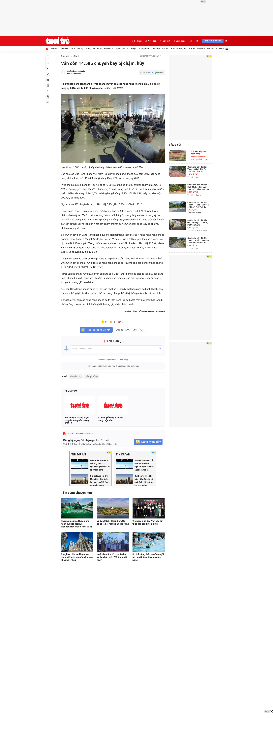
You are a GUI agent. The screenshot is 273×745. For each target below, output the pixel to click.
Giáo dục (183, 49)
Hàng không (91, 376)
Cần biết (166, 41)
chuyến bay (76, 376)
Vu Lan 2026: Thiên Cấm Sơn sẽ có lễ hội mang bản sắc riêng (113, 522)
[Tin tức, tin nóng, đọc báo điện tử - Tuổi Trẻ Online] (58, 41)
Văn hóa (156, 49)
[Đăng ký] (148, 442)
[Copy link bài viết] (134, 330)
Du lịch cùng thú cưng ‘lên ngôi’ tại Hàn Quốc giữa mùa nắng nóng (149, 557)
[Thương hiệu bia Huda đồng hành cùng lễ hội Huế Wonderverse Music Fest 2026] (77, 508)
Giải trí (165, 49)
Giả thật (211, 49)
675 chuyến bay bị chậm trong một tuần (110, 419)
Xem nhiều (63, 49)
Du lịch (134, 49)
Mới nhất (54, 49)
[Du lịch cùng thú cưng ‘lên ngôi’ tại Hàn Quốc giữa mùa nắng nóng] (149, 542)
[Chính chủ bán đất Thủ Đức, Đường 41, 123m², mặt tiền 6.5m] (177, 224)
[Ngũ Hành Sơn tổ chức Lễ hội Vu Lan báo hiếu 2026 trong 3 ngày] (113, 542)
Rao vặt (176, 145)
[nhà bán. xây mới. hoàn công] (177, 155)
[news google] (152, 72)
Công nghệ (120, 49)
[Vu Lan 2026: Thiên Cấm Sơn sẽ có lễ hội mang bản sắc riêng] (113, 508)
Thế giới (88, 49)
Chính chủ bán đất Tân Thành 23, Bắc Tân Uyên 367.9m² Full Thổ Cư (198, 240)
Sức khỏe (201, 49)
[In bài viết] (48, 102)
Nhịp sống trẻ (145, 49)
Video (72, 49)
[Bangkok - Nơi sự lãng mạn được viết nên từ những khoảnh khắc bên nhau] (77, 542)
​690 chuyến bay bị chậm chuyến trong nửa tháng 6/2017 (77, 420)
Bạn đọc (220, 49)
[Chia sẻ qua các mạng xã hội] (141, 330)
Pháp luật (97, 49)
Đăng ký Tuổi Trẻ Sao (212, 41)
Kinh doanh (109, 49)
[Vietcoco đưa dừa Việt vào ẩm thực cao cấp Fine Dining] (149, 508)
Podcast (137, 41)
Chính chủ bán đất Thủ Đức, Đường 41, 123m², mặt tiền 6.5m (197, 222)
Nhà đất (192, 49)
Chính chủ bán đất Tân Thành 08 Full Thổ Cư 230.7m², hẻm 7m (197, 169)
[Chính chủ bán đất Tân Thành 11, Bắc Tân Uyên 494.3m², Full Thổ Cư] (177, 206)
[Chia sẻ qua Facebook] (127, 330)
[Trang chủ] (47, 48)
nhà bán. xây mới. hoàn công (198, 152)
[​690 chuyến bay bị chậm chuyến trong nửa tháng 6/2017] (80, 405)
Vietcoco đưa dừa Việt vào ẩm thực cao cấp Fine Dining (148, 522)
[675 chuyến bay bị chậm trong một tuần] (113, 405)
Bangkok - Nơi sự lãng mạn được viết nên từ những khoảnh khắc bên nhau (77, 557)
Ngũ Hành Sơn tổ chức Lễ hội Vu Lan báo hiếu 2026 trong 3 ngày (112, 557)
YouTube (152, 41)
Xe (128, 49)
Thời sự (79, 49)
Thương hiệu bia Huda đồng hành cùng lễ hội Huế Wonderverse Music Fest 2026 (76, 524)
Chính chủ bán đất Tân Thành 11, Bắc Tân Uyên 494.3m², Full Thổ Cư (198, 204)
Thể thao (173, 49)
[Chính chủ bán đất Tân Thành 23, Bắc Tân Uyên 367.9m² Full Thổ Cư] (177, 242)
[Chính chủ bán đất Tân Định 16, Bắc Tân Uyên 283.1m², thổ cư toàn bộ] (177, 189)
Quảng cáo (180, 41)
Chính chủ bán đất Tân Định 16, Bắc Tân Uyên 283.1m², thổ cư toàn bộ (198, 187)
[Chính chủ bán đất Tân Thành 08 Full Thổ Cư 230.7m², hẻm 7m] (177, 171)
